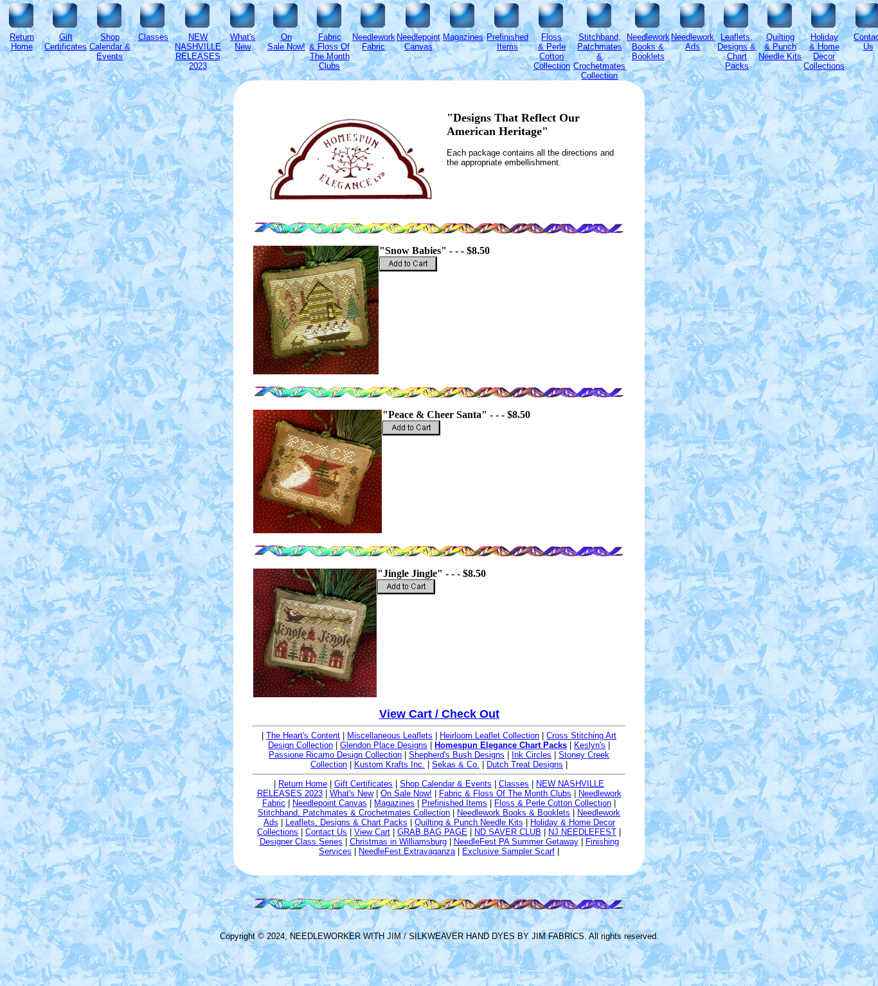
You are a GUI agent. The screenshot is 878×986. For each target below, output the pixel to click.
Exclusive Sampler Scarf (508, 851)
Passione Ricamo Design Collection (335, 755)
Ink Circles (531, 755)
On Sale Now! (406, 793)
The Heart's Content (303, 735)
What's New (351, 793)
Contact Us (326, 832)
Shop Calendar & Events (446, 784)
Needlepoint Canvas (329, 803)
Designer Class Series (301, 841)
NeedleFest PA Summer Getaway (516, 841)
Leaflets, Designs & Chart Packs (346, 822)
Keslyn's (589, 745)
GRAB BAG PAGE (432, 832)
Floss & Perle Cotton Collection (552, 803)
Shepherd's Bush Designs (457, 755)
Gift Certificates (363, 784)
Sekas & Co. (455, 764)
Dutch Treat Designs (525, 764)
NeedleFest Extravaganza (407, 851)
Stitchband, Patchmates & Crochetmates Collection (354, 812)
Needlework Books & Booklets (513, 812)
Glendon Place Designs (383, 745)
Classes (514, 784)
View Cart (372, 832)
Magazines (394, 803)
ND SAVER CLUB (507, 832)
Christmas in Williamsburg (398, 841)
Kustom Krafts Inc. (389, 764)
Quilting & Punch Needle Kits (469, 822)
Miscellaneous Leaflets (390, 735)
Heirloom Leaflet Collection (489, 735)
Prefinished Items (454, 803)
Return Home (302, 784)
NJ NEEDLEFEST (582, 832)
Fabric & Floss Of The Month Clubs (505, 793)
